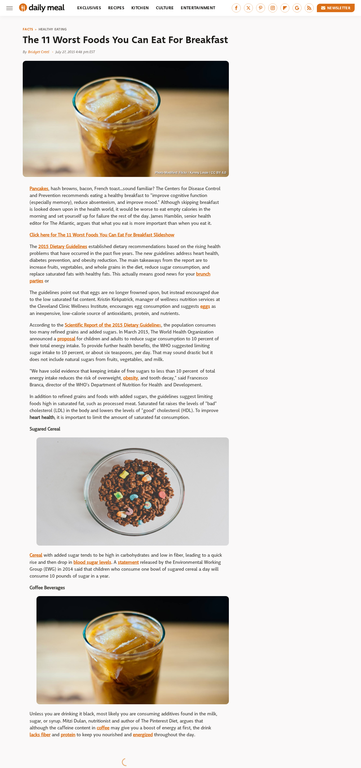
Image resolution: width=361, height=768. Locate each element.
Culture (165, 8)
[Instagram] (272, 7)
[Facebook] (236, 7)
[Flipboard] (284, 7)
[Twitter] (248, 7)
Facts (28, 29)
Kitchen (140, 8)
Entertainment (198, 8)
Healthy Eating (53, 29)
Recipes (116, 8)
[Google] (297, 7)
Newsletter (338, 8)
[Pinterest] (260, 7)
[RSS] (309, 7)
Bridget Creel (38, 51)
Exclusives (89, 8)
